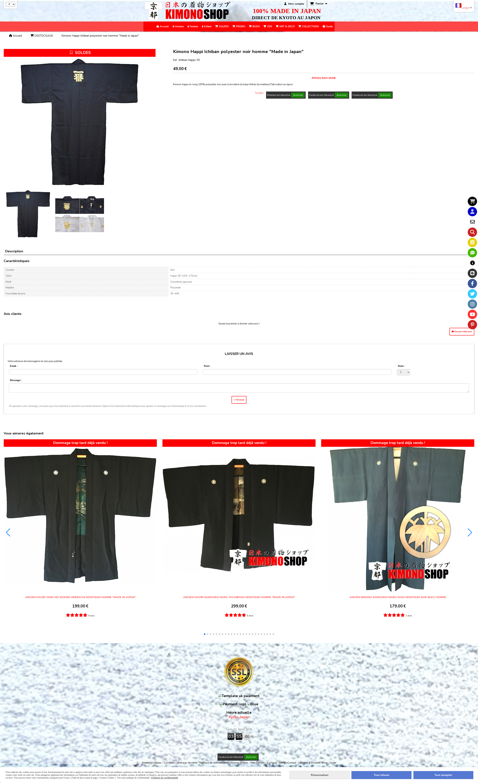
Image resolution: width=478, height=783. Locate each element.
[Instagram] (472, 304)
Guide (333, 763)
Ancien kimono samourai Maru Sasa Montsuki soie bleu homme (398, 597)
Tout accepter (443, 774)
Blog (325, 763)
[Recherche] (472, 232)
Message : (16, 380)
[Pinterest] (472, 324)
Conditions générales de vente (180, 763)
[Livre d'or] (472, 242)
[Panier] (472, 201)
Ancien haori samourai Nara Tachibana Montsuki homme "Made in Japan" (239, 597)
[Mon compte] (472, 211)
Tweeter (259, 93)
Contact (292, 763)
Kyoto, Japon (239, 714)
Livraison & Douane (309, 763)
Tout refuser (381, 774)
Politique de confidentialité (213, 763)
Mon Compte (257, 763)
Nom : (207, 366)
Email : (14, 366)
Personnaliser (319, 774)
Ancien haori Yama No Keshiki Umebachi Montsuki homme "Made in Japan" (80, 597)
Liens (283, 763)
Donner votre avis (463, 331)
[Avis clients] (472, 252)
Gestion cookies (240, 763)
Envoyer (240, 399)
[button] (204, 634)
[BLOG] (472, 273)
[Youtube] (472, 314)
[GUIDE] (472, 263)
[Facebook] (472, 283)
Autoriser (298, 95)
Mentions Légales (152, 763)
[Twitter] (472, 293)
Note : (401, 366)
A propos (272, 763)
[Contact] (472, 222)
